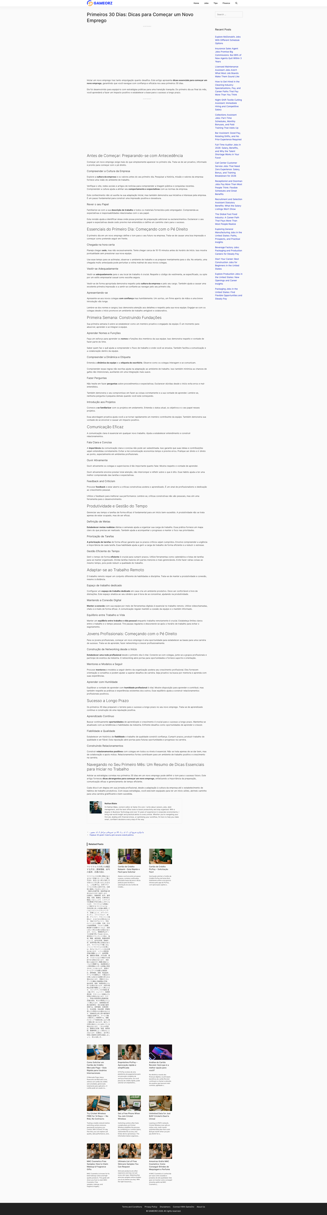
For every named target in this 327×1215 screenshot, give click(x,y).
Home (196, 3)
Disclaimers (165, 1207)
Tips (216, 3)
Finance (226, 3)
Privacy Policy (151, 1207)
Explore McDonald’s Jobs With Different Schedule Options (228, 40)
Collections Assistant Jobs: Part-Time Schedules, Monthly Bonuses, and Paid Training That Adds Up (226, 121)
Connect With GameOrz (183, 1207)
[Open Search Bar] (236, 3)
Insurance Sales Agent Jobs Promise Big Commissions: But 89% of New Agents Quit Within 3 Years (228, 55)
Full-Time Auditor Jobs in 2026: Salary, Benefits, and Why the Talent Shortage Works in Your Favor (228, 151)
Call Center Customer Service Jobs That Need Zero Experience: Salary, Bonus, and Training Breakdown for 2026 (227, 169)
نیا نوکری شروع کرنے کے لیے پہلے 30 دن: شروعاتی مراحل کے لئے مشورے (117, 832)
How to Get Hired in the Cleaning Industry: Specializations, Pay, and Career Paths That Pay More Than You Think (228, 88)
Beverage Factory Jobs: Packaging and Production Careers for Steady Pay (228, 250)
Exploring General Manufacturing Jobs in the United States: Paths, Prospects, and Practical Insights (228, 235)
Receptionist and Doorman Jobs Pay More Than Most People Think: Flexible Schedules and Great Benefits (228, 187)
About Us (201, 1207)
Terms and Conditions (132, 1207)
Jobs (206, 3)
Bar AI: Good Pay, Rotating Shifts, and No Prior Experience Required (228, 136)
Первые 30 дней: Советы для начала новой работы (112, 835)
